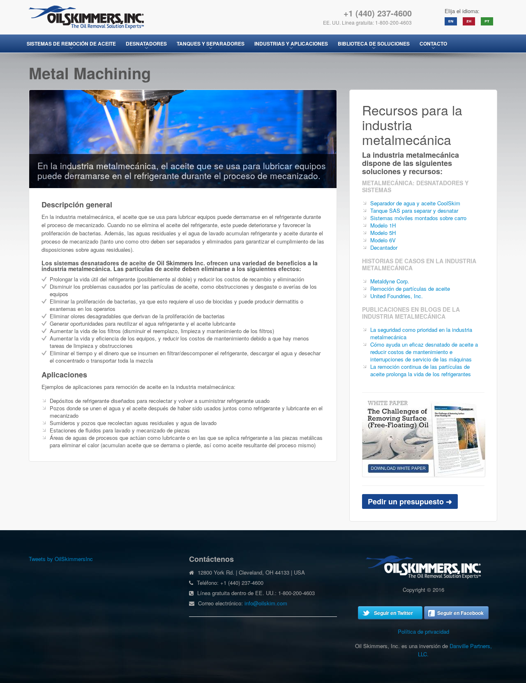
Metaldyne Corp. (389, 281)
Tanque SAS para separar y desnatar (414, 210)
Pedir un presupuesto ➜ (410, 501)
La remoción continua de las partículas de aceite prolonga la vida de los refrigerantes (420, 370)
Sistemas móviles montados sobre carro (418, 218)
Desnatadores (146, 43)
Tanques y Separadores (211, 43)
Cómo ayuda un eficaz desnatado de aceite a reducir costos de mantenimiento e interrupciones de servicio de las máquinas (424, 351)
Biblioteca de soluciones (374, 43)
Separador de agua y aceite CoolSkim (415, 203)
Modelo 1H (383, 225)
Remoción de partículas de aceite (410, 288)
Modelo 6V (383, 240)
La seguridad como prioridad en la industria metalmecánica (421, 333)
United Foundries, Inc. (396, 296)
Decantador (383, 247)
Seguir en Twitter (393, 612)
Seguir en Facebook (460, 612)
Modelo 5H (383, 233)
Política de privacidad (423, 631)
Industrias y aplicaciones (291, 43)
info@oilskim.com (266, 603)
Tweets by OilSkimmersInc (61, 559)
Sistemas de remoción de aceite (71, 43)
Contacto (433, 43)
